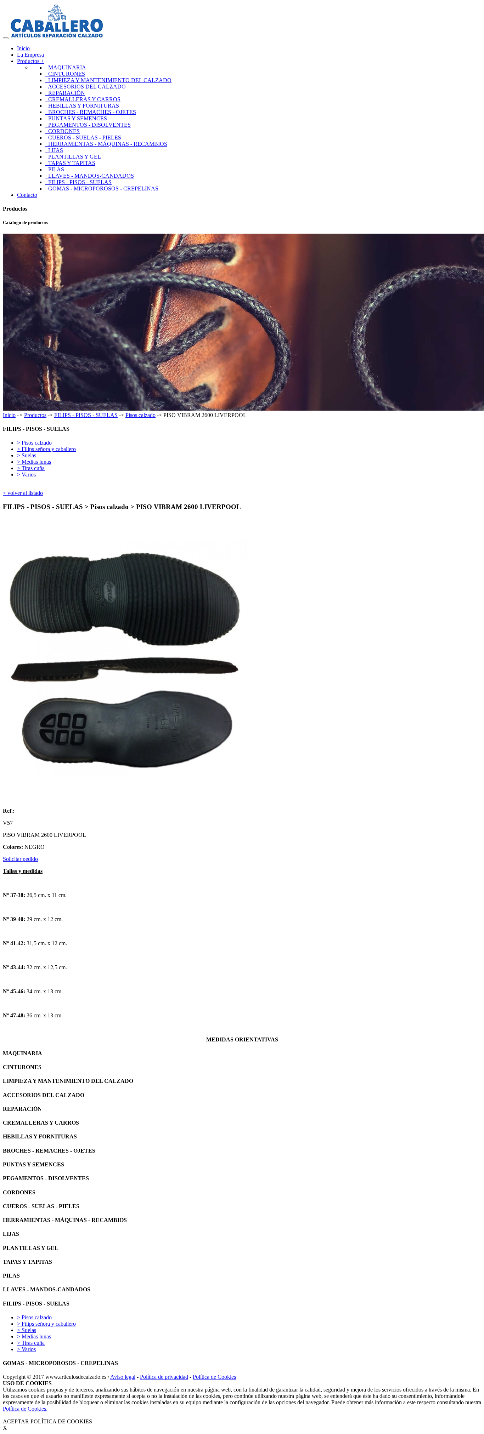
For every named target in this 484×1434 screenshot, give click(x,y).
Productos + (30, 61)
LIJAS (54, 150)
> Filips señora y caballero (46, 449)
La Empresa (30, 55)
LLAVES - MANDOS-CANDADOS (89, 176)
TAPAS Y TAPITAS (70, 163)
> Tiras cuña (31, 468)
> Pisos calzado (34, 443)
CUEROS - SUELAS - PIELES (83, 138)
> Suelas (26, 455)
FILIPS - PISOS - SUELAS (78, 182)
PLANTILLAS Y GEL (73, 157)
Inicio (23, 48)
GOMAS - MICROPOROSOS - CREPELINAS (101, 188)
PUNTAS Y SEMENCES (76, 118)
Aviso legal (122, 1377)
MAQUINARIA (65, 67)
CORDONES (62, 131)
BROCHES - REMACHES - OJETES (90, 112)
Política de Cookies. (25, 1409)
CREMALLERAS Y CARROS (82, 99)
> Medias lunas (34, 462)
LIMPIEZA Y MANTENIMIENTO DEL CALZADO (108, 80)
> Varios (26, 475)
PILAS (54, 169)
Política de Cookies (214, 1377)
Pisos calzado (140, 415)
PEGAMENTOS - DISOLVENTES (88, 125)
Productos (35, 415)
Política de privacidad (164, 1377)
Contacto (27, 195)
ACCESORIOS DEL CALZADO (85, 87)
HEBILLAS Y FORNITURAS (82, 106)
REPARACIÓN (65, 93)
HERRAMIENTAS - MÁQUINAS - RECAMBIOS (106, 144)
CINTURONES (65, 74)
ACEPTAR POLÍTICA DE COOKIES (47, 1421)
